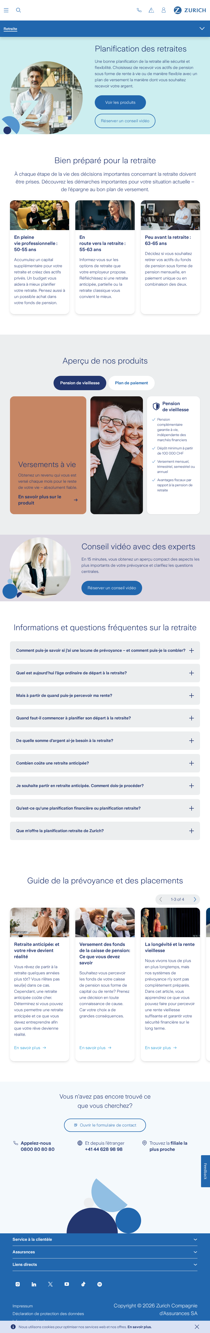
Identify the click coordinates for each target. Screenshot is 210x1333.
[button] (6, 10)
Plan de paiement (131, 383)
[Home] (190, 10)
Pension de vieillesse (80, 383)
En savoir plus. (140, 1327)
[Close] (197, 1327)
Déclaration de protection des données (48, 1313)
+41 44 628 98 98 (104, 1149)
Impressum (23, 1306)
